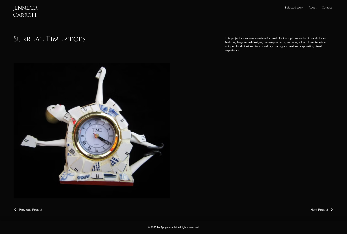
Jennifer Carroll (25, 11)
